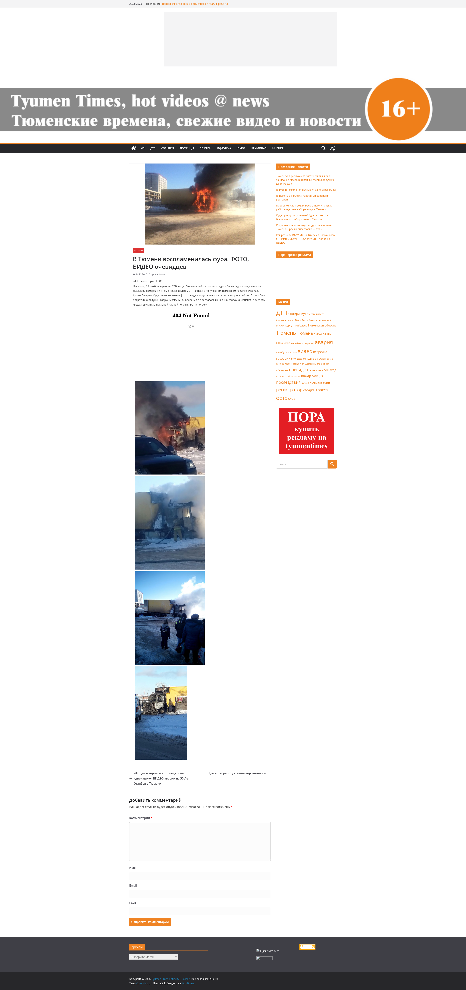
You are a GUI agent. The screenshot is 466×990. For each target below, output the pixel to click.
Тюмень (286, 332)
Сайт (132, 903)
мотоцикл (296, 363)
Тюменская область (321, 325)
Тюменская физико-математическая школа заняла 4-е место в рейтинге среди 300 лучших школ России (305, 179)
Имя (132, 868)
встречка (320, 352)
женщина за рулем (314, 358)
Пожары (205, 148)
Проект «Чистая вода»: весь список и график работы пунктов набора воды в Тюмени (195, 5)
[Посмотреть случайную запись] (332, 148)
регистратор (289, 390)
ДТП (152, 148)
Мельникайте (316, 314)
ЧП (143, 148)
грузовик (283, 358)
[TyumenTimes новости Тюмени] (133, 148)
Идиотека (224, 148)
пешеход (329, 370)
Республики (308, 320)
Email (133, 885)
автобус (281, 352)
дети (293, 358)
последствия (288, 382)
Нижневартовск (284, 320)
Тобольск (301, 325)
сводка (309, 390)
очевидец (298, 369)
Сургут (289, 325)
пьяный (305, 382)
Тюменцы (187, 148)
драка (299, 358)
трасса (321, 389)
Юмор (241, 148)
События (167, 148)
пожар (306, 376)
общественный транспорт (315, 363)
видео (305, 351)
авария (324, 342)
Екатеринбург (298, 314)
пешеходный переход (288, 376)
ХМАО (318, 333)
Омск (297, 320)
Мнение (278, 148)
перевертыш (316, 370)
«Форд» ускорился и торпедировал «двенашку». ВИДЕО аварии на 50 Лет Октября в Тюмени (161, 778)
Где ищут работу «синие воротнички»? (237, 773)
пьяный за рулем (320, 382)
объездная (282, 370)
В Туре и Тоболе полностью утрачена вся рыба (306, 189)
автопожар (291, 352)
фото (281, 398)
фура (291, 399)
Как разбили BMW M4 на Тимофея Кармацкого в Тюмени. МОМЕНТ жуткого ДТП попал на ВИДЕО (305, 238)
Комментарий (140, 818)
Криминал (258, 148)
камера (280, 363)
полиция (317, 376)
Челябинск (297, 343)
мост (287, 363)
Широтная (309, 343)
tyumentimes (158, 274)
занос (330, 358)
